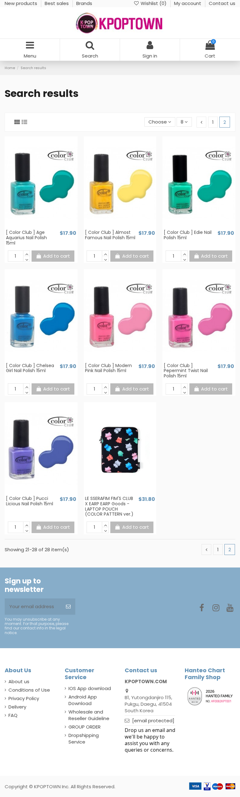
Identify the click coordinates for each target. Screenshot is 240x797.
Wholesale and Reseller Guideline (88, 715)
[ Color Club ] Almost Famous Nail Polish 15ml (110, 235)
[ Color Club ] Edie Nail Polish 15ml (188, 235)
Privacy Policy (23, 698)
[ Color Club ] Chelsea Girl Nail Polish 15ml (30, 368)
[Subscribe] (68, 606)
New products (21, 3)
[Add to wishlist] (36, 227)
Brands (84, 3)
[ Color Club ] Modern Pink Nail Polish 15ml (108, 368)
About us (18, 681)
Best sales (57, 3)
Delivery (17, 707)
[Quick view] (45, 227)
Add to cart (56, 256)
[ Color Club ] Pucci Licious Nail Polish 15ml (29, 501)
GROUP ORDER (84, 727)
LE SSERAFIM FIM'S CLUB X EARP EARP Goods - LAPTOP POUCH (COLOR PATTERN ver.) (109, 506)
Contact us (222, 3)
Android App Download (82, 700)
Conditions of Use (29, 690)
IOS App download (89, 688)
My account (188, 3)
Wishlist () (153, 3)
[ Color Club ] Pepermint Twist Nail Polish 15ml (186, 370)
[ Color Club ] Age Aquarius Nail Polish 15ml (26, 237)
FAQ (13, 715)
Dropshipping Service (83, 738)
